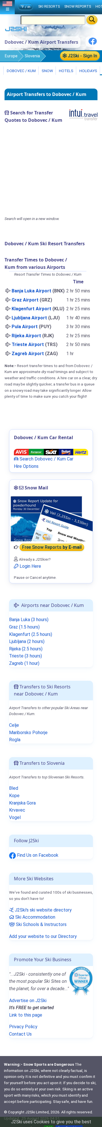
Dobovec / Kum (21, 70)
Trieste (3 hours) (25, 656)
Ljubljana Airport (29, 317)
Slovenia (32, 56)
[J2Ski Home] (16, 30)
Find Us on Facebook (37, 855)
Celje (14, 725)
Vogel (15, 817)
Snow (47, 70)
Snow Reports (77, 6)
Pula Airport (25, 326)
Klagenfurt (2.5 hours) (30, 634)
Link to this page (25, 1015)
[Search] (91, 19)
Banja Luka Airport (31, 291)
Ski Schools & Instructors (41, 924)
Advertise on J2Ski (27, 1000)
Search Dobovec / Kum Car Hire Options (43, 462)
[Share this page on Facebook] (93, 43)
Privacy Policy (23, 1026)
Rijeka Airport (26, 335)
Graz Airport (25, 300)
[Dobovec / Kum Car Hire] (51, 452)
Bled (13, 788)
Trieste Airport (28, 344)
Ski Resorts (49, 6)
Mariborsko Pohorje (28, 732)
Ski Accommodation (34, 917)
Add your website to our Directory (43, 936)
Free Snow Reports (52, 547)
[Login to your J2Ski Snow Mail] (51, 518)
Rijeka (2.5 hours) (25, 649)
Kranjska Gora (22, 803)
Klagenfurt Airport (31, 308)
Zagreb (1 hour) (24, 663)
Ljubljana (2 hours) (26, 641)
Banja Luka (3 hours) (28, 619)
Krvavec (17, 810)
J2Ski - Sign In (82, 55)
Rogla (14, 739)
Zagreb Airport (28, 353)
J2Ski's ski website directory (43, 910)
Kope (14, 795)
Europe (11, 56)
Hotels (65, 70)
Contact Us (20, 1034)
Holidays (87, 70)
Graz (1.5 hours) (24, 627)
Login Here (29, 566)
